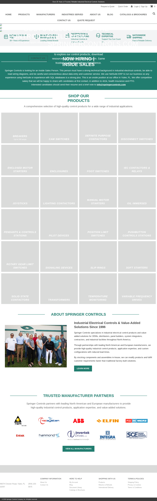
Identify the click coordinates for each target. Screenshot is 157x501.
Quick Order (123, 6)
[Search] (154, 14)
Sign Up (144, 6)
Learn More (83, 368)
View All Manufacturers (78, 449)
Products (24, 14)
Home (8, 14)
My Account (73, 482)
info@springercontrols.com (111, 84)
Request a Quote (107, 6)
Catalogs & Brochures (133, 14)
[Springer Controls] (19, 479)
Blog (110, 14)
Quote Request (86, 20)
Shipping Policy (133, 482)
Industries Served (72, 14)
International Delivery (106, 487)
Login (136, 6)
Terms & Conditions (135, 487)
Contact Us (64, 20)
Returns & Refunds (105, 485)
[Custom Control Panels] (1, 28)
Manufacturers (45, 14)
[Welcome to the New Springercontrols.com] (1, 25)
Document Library (75, 487)
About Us (95, 14)
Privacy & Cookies (134, 485)
